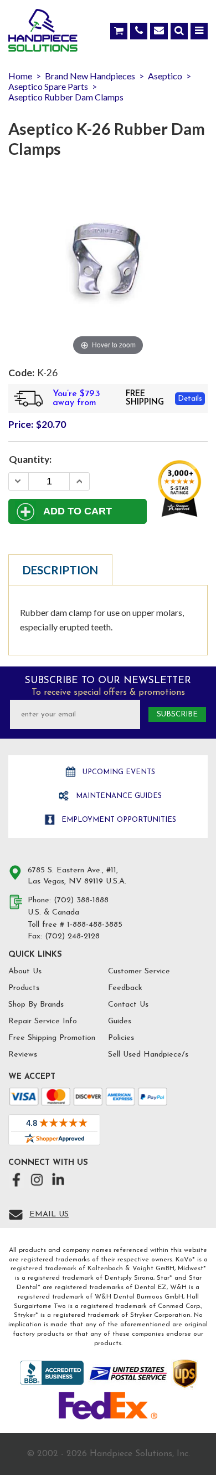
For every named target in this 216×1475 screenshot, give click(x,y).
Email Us (49, 1214)
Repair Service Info (42, 1021)
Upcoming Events (117, 772)
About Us (25, 971)
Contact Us (128, 1005)
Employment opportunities (117, 820)
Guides (119, 1021)
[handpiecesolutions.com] (43, 33)
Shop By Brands (36, 1005)
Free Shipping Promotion (51, 1038)
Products (23, 988)
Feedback (125, 988)
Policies (121, 1038)
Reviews (22, 1054)
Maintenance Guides (118, 796)
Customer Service (139, 971)
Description (60, 570)
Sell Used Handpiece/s (148, 1054)
